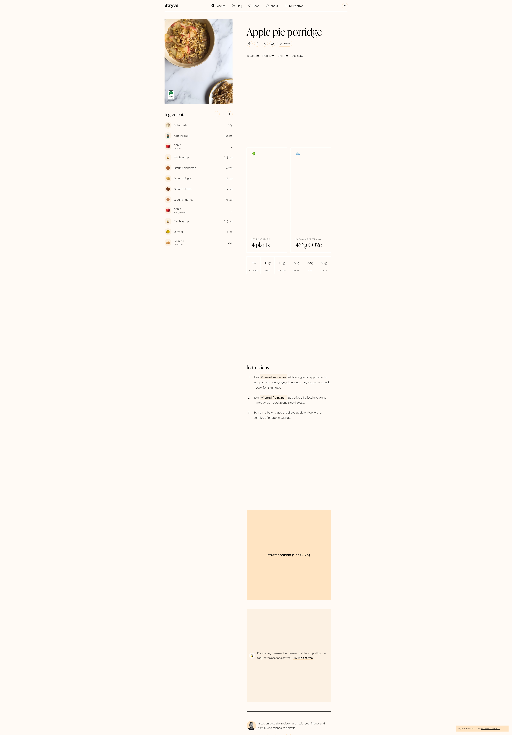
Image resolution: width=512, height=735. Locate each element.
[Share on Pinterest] (257, 44)
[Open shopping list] (345, 6)
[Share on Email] (272, 44)
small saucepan (275, 377)
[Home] (171, 6)
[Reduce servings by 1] (217, 114)
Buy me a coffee (303, 658)
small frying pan (275, 397)
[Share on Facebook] (250, 44)
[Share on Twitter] (265, 44)
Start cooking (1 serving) (289, 555)
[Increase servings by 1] (230, 114)
